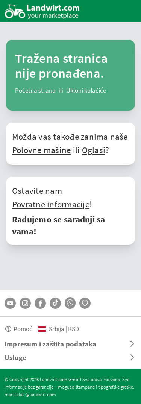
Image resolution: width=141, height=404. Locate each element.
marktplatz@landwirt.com (30, 394)
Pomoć (23, 328)
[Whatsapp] (70, 303)
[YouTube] (10, 303)
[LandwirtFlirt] (85, 303)
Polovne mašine (41, 149)
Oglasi (93, 149)
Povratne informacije (50, 204)
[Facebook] (40, 303)
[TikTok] (55, 303)
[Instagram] (25, 303)
